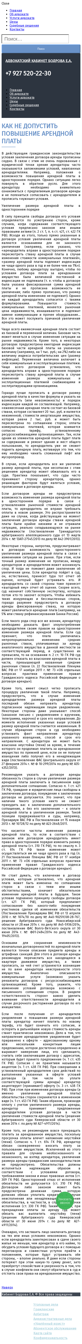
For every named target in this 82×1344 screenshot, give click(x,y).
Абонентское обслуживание (54, 1328)
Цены (14, 22)
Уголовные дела (45, 1304)
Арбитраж (41, 1314)
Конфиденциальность (50, 1338)
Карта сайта (42, 1333)
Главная (16, 10)
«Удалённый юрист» (49, 1324)
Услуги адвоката (22, 18)
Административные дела (52, 1319)
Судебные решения (24, 25)
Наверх (7, 1287)
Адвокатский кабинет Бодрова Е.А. (39, 61)
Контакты (17, 29)
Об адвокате (19, 14)
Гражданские (43, 1309)
